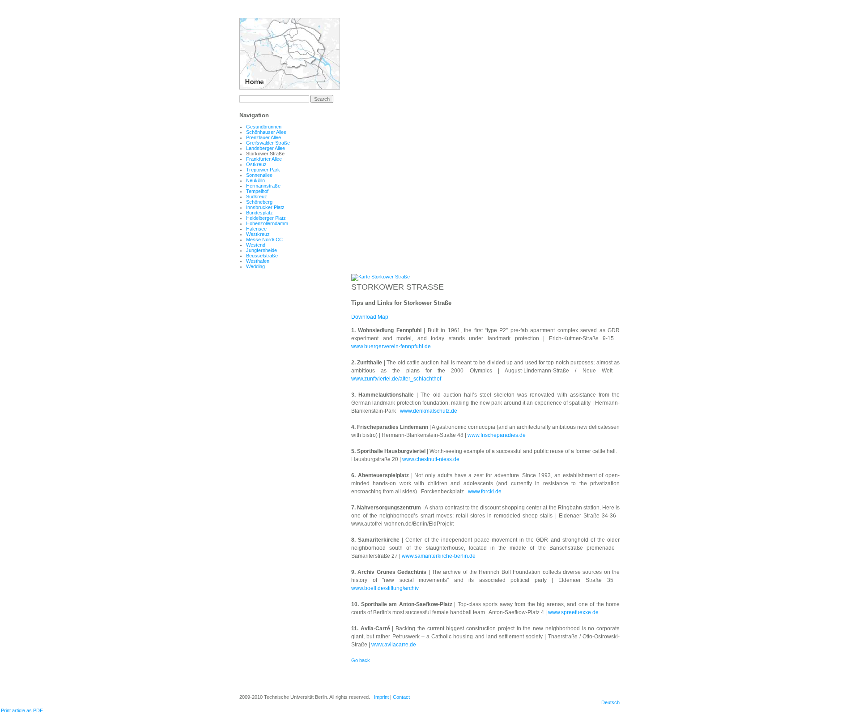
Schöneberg (259, 202)
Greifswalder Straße (268, 142)
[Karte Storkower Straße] (380, 276)
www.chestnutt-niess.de (430, 459)
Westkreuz (258, 234)
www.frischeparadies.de (497, 435)
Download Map (369, 317)
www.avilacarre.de (393, 644)
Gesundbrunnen (263, 126)
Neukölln (255, 180)
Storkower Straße (265, 153)
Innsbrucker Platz (265, 207)
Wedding (255, 266)
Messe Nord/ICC (264, 239)
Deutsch (610, 702)
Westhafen (257, 261)
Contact (401, 697)
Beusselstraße (262, 255)
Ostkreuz (256, 164)
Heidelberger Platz (266, 218)
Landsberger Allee (265, 148)
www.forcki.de (485, 491)
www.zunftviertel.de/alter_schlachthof (396, 379)
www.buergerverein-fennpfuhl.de (391, 346)
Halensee (256, 228)
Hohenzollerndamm (267, 223)
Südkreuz (256, 196)
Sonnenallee (259, 175)
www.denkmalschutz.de (428, 411)
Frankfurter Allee (264, 159)
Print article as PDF (22, 710)
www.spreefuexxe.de (573, 612)
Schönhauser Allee (266, 132)
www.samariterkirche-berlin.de (439, 556)
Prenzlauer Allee (263, 137)
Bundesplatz (259, 212)
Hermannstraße (263, 185)
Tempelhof (257, 191)
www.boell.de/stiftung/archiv (385, 588)
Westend (255, 245)
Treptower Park (263, 169)
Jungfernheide (261, 250)
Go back (360, 660)
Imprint (381, 697)
